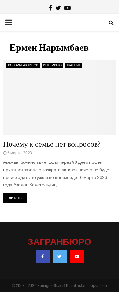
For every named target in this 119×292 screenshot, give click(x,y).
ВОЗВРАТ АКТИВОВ (23, 65)
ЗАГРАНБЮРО (59, 242)
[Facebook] (43, 256)
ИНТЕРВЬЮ (52, 65)
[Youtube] (77, 256)
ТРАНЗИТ (73, 65)
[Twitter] (60, 256)
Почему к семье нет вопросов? (52, 144)
